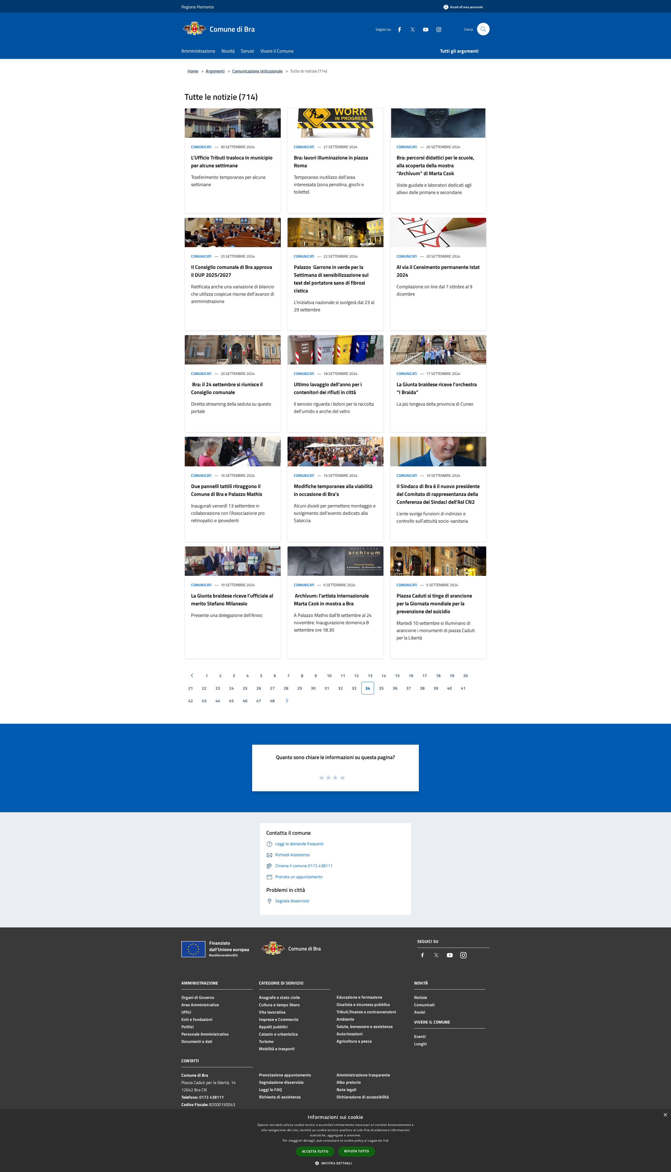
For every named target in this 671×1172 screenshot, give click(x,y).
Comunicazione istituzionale (257, 71)
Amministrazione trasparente (363, 1075)
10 (329, 675)
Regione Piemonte (197, 7)
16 (411, 675)
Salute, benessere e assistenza (365, 1026)
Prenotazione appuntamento (285, 1075)
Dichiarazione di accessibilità (363, 1097)
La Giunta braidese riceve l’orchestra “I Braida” (437, 388)
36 (395, 688)
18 (438, 675)
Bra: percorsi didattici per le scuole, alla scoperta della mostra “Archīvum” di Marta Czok (435, 165)
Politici (187, 1027)
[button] (335, 1163)
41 (463, 688)
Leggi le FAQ (270, 1089)
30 (313, 688)
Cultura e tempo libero (279, 1005)
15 (397, 675)
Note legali (346, 1089)
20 (465, 675)
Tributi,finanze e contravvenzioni (366, 1012)
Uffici (186, 1012)
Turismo (266, 1041)
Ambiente (345, 1019)
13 (370, 675)
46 (245, 701)
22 (204, 688)
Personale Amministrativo (205, 1034)
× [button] (665, 1115)
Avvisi (419, 1012)
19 (452, 675)
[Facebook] (397, 28)
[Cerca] (483, 29)
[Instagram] (436, 28)
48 (272, 701)
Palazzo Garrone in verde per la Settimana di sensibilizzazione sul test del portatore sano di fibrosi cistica (331, 279)
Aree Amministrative (200, 1005)
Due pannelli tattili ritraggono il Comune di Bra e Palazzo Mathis (226, 490)
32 (340, 688)
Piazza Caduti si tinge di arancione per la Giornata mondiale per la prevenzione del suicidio (434, 603)
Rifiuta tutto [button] (356, 1151)
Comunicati (201, 147)
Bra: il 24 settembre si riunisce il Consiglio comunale (227, 388)
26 (258, 688)
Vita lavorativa (272, 1012)
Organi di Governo (197, 997)
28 (286, 688)
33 (354, 688)
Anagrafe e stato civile (279, 997)
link (385, 1140)
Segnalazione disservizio (281, 1082)
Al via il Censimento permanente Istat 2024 (438, 271)
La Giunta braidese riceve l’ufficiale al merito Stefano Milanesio (232, 599)
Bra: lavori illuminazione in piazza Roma (331, 161)
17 (424, 675)
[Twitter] (410, 28)
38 (422, 688)
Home (193, 71)
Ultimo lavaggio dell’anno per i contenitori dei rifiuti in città (328, 388)
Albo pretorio (349, 1082)
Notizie (420, 997)
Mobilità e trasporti (277, 1049)
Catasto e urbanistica (278, 1034)
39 (436, 688)
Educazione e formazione (359, 997)
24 (231, 688)
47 (258, 701)
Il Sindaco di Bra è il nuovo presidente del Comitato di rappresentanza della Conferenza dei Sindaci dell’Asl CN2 (438, 494)
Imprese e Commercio (279, 1019)
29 (299, 688)
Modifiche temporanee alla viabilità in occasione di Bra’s (333, 490)
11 (342, 675)
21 (190, 688)
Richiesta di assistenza (280, 1097)
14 (383, 675)
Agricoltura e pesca (354, 1041)
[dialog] (335, 1140)
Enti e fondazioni (196, 1019)
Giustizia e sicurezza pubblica (363, 1004)
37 (408, 688)
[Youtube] (423, 28)
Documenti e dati (196, 1041)
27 (272, 688)
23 (217, 688)
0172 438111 (211, 1097)
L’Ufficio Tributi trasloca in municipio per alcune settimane (232, 161)
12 (356, 675)
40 (449, 688)
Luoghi (420, 1044)
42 (190, 701)
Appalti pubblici (273, 1027)
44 (217, 701)
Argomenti (215, 71)
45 (231, 701)
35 (381, 688)
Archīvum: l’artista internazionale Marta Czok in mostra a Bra (331, 599)
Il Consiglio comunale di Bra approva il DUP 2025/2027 (231, 271)
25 (245, 688)
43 (204, 701)
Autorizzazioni (349, 1034)
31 (326, 688)
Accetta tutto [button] (315, 1151)
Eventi (420, 1036)
